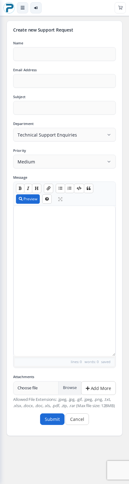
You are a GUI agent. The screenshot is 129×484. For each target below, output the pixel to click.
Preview (30, 199)
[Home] (9, 7)
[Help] (47, 199)
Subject (19, 96)
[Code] (79, 188)
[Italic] (28, 188)
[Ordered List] (69, 188)
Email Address (25, 69)
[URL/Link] (48, 188)
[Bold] (20, 188)
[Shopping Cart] (120, 7)
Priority (19, 150)
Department (23, 123)
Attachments (23, 376)
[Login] (36, 7)
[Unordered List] (60, 188)
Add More (100, 388)
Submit (52, 419)
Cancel (77, 419)
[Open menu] (22, 7)
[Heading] (36, 188)
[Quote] (88, 188)
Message (20, 177)
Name (18, 43)
